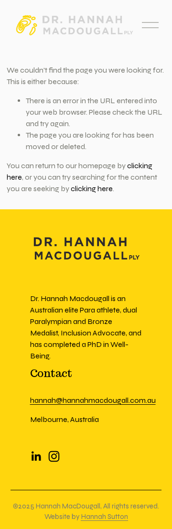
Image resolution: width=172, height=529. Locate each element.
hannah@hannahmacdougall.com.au (93, 400)
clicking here (92, 188)
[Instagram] (54, 456)
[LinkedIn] (36, 456)
